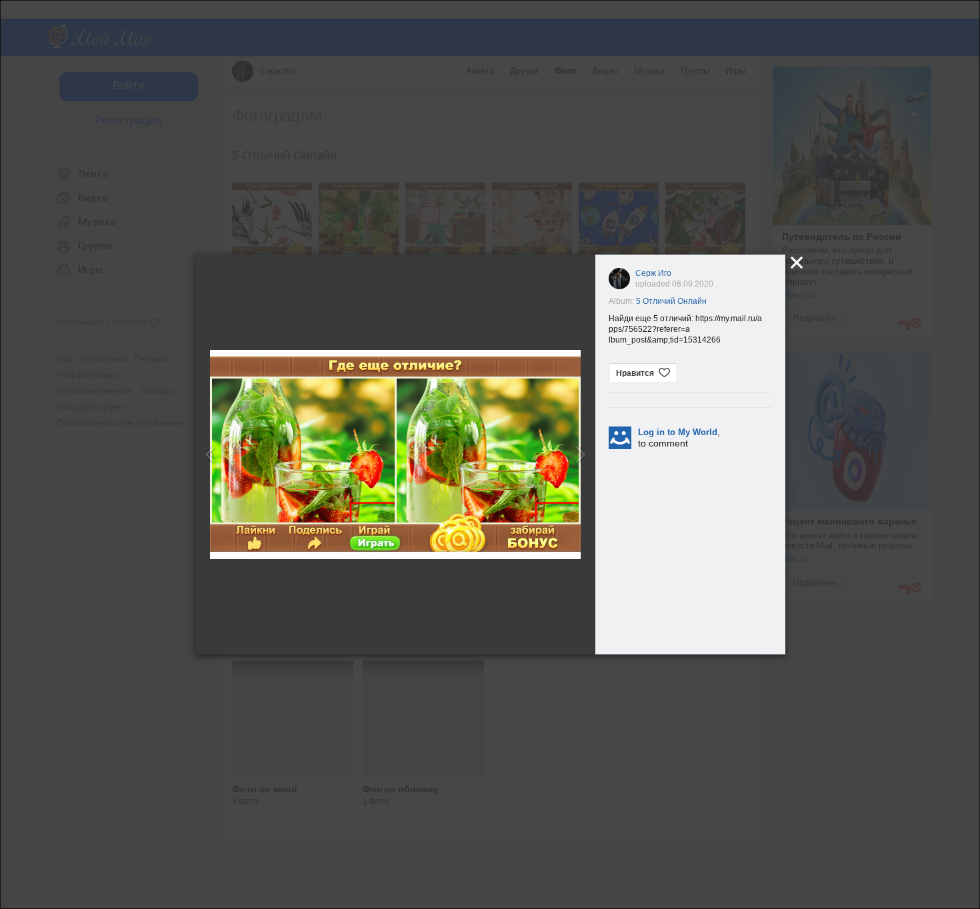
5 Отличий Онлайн (671, 301)
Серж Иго (653, 273)
